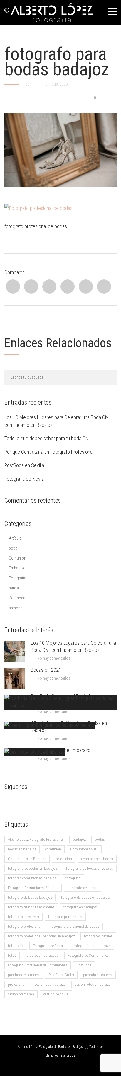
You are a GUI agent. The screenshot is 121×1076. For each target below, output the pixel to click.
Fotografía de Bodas (49, 946)
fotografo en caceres (23, 917)
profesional (17, 984)
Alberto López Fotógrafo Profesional (36, 839)
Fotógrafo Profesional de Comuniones (37, 965)
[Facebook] (13, 286)
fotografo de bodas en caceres (31, 907)
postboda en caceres (23, 975)
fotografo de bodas (82, 888)
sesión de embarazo (50, 984)
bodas (100, 839)
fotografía (16, 946)
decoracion (63, 859)
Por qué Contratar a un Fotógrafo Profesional (48, 452)
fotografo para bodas (65, 917)
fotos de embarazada (42, 955)
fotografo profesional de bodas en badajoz (41, 936)
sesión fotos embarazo (93, 984)
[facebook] (8, 802)
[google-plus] (20, 802)
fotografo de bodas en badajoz (85, 897)
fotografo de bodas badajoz (30, 897)
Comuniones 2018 (84, 849)
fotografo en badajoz (80, 907)
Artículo (15, 538)
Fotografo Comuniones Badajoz (33, 888)
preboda (15, 608)
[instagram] (44, 802)
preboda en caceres (97, 975)
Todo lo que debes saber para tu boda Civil (47, 438)
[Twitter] (31, 286)
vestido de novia (55, 994)
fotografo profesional (24, 926)
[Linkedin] (49, 286)
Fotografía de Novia (24, 479)
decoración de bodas (97, 859)
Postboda (17, 598)
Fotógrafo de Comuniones (88, 955)
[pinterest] (55, 802)
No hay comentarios (53, 658)
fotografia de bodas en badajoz (32, 868)
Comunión (17, 558)
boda (13, 548)
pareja (14, 588)
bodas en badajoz (22, 849)
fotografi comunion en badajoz (32, 878)
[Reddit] (67, 286)
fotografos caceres (98, 936)
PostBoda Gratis (61, 975)
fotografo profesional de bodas (75, 926)
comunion (53, 849)
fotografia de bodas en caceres (89, 868)
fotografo (72, 878)
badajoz (79, 839)
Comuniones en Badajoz (27, 859)
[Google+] (86, 286)
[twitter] (32, 802)
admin (38, 84)
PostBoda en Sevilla (24, 465)
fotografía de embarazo (92, 946)
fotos (12, 955)
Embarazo (17, 568)
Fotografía (17, 578)
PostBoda (84, 965)
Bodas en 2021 (46, 670)
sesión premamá (21, 994)
